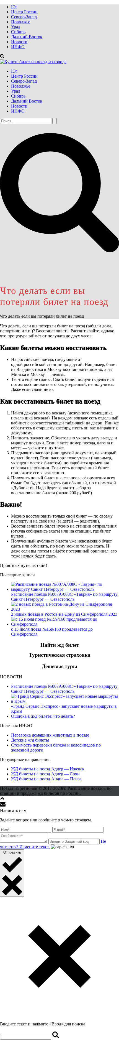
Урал (15, 26)
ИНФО (18, 46)
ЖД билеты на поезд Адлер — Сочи (45, 773)
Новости (19, 41)
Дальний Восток (26, 36)
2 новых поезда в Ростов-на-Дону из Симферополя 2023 (64, 614)
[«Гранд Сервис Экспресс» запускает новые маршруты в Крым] (65, 701)
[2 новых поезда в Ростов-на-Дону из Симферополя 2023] (65, 609)
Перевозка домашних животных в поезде (50, 735)
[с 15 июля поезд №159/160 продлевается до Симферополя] (65, 624)
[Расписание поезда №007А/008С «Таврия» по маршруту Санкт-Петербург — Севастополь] (65, 589)
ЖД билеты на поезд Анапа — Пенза (46, 778)
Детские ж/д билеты (30, 740)
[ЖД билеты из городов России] (33, 61)
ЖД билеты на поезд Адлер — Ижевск (47, 769)
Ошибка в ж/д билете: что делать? (43, 716)
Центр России (24, 11)
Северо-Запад (24, 16)
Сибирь (18, 31)
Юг (14, 6)
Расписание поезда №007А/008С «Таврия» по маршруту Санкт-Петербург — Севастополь (64, 597)
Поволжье (20, 21)
